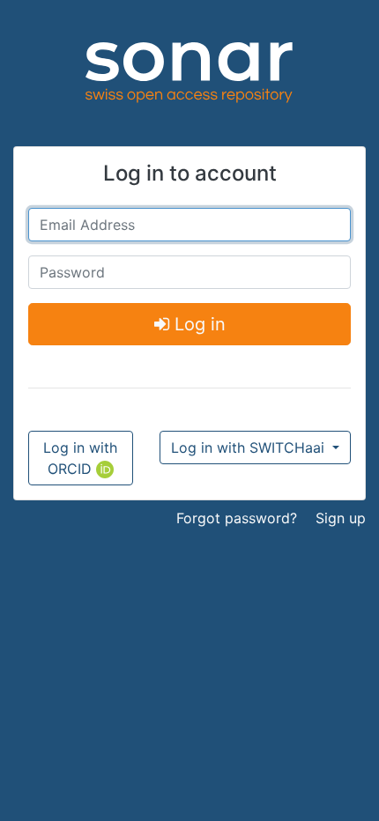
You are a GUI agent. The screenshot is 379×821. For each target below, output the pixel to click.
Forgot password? (236, 518)
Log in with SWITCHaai (250, 447)
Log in (197, 324)
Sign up (341, 518)
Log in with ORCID (80, 458)
